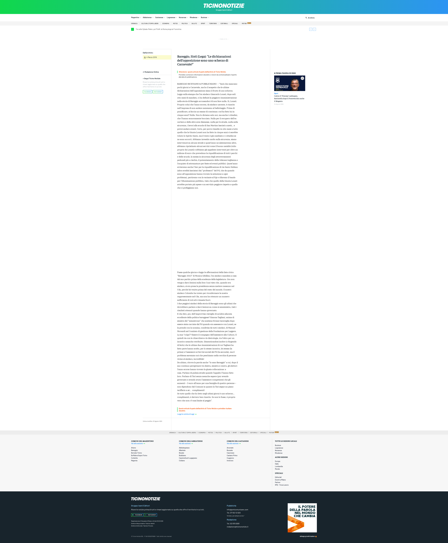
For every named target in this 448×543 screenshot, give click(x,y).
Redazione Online (152, 72)
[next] (314, 29)
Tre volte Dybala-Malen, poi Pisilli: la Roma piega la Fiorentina (158, 29)
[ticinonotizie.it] (224, 5)
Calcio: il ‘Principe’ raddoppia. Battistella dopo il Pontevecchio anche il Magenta (289, 98)
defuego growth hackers (307, 536)
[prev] (310, 29)
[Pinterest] (206, 423)
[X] (201, 423)
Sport (276, 93)
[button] (310, 17)
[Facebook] (196, 423)
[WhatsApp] (212, 423)
